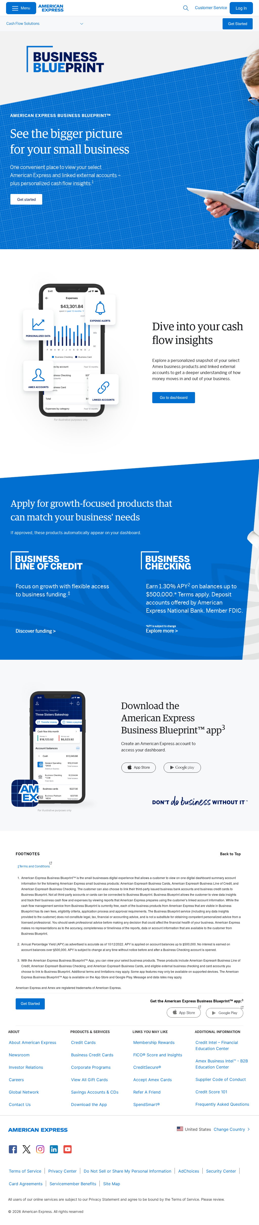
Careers (16, 1079)
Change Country (229, 1129)
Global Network (24, 1092)
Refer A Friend (147, 1092)
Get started (26, 199)
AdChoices (188, 1171)
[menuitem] (44, 24)
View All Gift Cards (89, 1079)
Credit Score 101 (211, 1091)
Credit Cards (83, 1042)
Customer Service (211, 7)
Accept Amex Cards (152, 1079)
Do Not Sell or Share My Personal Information (127, 1171)
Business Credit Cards (92, 1054)
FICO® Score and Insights (157, 1054)
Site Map (111, 1183)
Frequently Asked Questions (222, 1104)
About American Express (32, 1042)
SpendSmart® (146, 1104)
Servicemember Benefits (73, 1183)
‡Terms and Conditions (33, 866)
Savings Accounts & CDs (94, 1092)
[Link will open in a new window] (13, 1149)
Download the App (89, 1104)
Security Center (221, 1171)
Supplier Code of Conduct (221, 1079)
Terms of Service (25, 1171)
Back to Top (230, 854)
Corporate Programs (91, 1067)
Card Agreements (25, 1183)
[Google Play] (182, 768)
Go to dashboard (173, 397)
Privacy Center (62, 1171)
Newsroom (19, 1054)
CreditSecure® (147, 1067)
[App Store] (138, 768)
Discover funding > (36, 631)
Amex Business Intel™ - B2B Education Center (222, 1064)
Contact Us (20, 1104)
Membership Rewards (154, 1042)
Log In (241, 8)
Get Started (237, 23)
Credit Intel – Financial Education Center (217, 1045)
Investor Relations (26, 1067)
